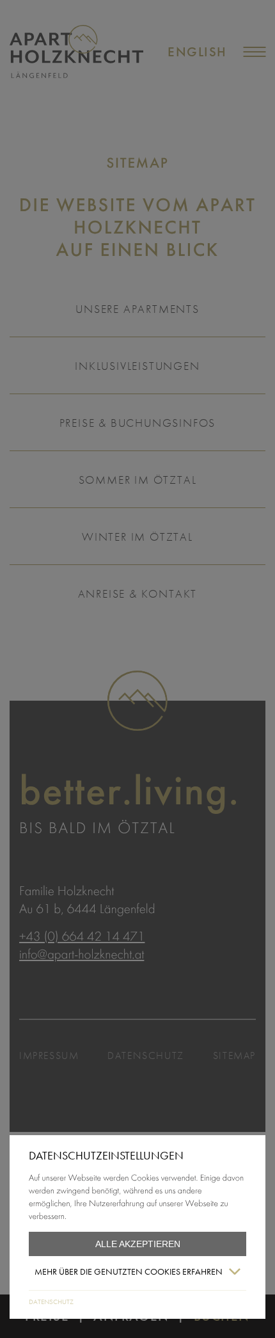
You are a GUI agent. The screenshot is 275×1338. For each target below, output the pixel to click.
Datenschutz (51, 1301)
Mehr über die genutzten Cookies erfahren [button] (129, 1271)
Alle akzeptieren (137, 1244)
